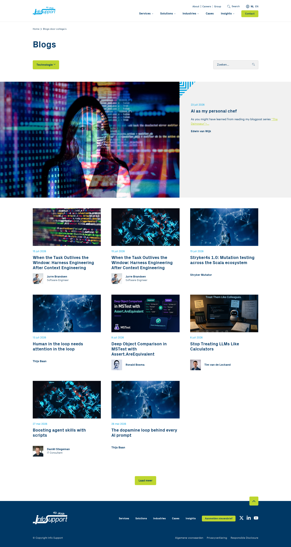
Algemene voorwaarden (189, 538)
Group (217, 6)
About (195, 6)
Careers (206, 6)
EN (256, 6)
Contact (250, 13)
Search (236, 6)
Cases (210, 13)
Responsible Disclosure (244, 538)
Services (145, 13)
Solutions (166, 13)
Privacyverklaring (217, 538)
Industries (189, 13)
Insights (226, 13)
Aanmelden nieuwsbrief (218, 518)
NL (252, 6)
